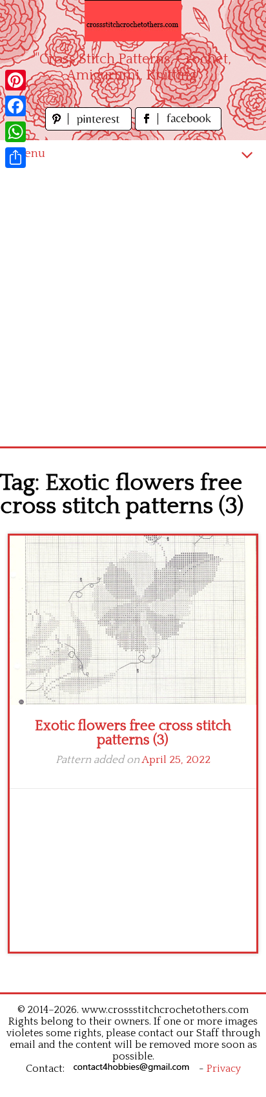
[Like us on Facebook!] (178, 127)
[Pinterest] (15, 80)
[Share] (15, 158)
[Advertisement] (133, 307)
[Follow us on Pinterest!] (90, 127)
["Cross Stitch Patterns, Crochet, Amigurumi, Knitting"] (133, 20)
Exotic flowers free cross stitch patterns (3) (133, 733)
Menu (29, 153)
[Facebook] (15, 106)
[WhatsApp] (15, 132)
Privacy (224, 1068)
